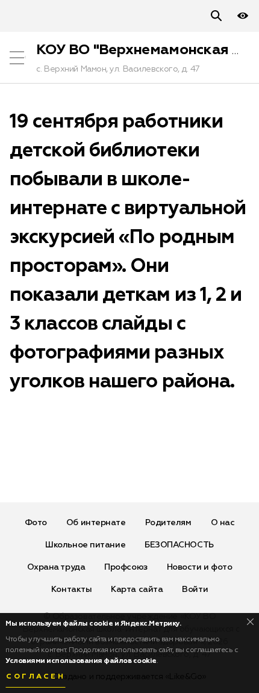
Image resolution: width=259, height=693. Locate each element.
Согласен (35, 676)
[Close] (250, 621)
